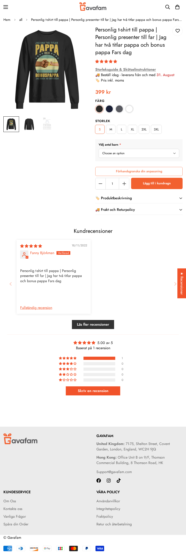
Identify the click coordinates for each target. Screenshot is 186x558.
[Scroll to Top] (177, 533)
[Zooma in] (81, 35)
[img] (31, 246)
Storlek (102, 121)
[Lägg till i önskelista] (177, 31)
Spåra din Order (15, 524)
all (20, 19)
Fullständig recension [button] (36, 307)
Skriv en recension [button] (93, 390)
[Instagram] (108, 480)
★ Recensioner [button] (181, 283)
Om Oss (9, 501)
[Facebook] (98, 480)
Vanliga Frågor (14, 516)
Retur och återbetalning (114, 524)
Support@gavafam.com (114, 471)
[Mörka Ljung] (119, 109)
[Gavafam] (93, 7)
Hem (6, 19)
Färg (100, 101)
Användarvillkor (108, 501)
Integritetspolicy (108, 508)
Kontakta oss (12, 508)
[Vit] (129, 109)
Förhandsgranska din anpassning (139, 171)
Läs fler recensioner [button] (93, 324)
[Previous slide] (10, 284)
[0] (177, 7)
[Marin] (109, 109)
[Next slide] (175, 284)
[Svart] (99, 109)
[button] (106, 61)
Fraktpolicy (104, 516)
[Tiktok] (118, 480)
